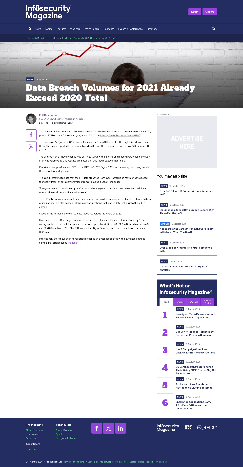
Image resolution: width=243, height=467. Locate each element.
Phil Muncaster (48, 115)
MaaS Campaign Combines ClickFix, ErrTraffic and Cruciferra (195, 351)
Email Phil (43, 122)
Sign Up (209, 11)
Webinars (75, 28)
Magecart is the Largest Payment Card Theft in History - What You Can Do (186, 230)
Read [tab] (166, 302)
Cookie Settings (137, 461)
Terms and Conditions (74, 461)
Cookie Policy (151, 461)
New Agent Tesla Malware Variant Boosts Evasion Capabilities (195, 315)
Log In (194, 11)
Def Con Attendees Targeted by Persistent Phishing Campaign (195, 333)
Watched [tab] (194, 302)
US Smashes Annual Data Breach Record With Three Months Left (187, 211)
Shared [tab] (180, 302)
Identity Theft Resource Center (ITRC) (120, 135)
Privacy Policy (91, 461)
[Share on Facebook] (31, 134)
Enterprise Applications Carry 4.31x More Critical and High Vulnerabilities (193, 405)
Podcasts (108, 28)
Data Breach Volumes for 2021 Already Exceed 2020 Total (88, 38)
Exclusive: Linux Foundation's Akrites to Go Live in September (194, 386)
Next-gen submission (66, 438)
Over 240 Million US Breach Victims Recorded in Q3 (186, 192)
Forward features (64, 430)
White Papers (92, 28)
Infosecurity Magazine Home (39, 38)
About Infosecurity (34, 430)
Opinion (165, 223)
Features (61, 28)
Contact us (31, 438)
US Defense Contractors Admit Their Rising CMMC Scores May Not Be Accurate (196, 370)
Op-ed (59, 434)
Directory (152, 28)
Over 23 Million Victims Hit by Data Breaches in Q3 (186, 249)
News (38, 28)
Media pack (31, 449)
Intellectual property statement (114, 461)
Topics (49, 28)
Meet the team (32, 434)
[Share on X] (31, 146)
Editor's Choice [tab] (207, 301)
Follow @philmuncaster (62, 122)
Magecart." (74, 242)
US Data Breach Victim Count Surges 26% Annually (184, 268)
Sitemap (163, 461)
